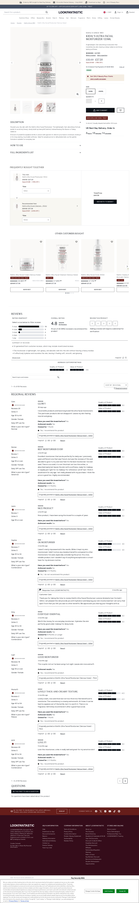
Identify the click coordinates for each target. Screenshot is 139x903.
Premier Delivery (47, 845)
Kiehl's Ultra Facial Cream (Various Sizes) (25, 275)
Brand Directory (91, 834)
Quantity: (90, 97)
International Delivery (49, 841)
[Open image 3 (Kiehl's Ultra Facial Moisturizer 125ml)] (39, 107)
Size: (88, 87)
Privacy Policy (68, 831)
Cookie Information (70, 834)
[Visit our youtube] (110, 811)
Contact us (45, 843)
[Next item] (127, 266)
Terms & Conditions (70, 829)
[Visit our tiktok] (114, 811)
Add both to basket (105, 202)
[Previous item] (11, 266)
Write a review (91, 55)
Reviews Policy (68, 841)
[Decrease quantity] (89, 101)
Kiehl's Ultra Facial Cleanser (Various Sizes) (62, 275)
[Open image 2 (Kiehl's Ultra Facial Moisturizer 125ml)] (27, 107)
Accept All (122, 891)
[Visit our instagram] (105, 811)
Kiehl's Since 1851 (29, 23)
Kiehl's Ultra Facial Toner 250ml (93, 275)
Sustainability (68, 838)
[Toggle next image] (79, 62)
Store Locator (111, 829)
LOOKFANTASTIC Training (115, 836)
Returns (44, 836)
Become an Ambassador (94, 859)
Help (43, 829)
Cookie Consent (15, 843)
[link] (118, 12)
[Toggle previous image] (11, 62)
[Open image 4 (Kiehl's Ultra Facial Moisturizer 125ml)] (51, 107)
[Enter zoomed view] (77, 94)
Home (13, 23)
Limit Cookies (109, 891)
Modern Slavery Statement (72, 836)
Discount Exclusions (48, 834)
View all (121, 67)
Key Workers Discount (93, 857)
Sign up (62, 811)
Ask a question (102, 55)
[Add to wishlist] (120, 110)
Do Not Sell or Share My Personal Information (20, 846)
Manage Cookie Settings (93, 891)
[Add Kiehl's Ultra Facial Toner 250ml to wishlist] (112, 241)
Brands (19, 23)
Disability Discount (91, 843)
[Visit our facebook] (96, 811)
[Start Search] (46, 12)
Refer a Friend (90, 854)
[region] (69, 891)
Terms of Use (25, 901)
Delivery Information (48, 838)
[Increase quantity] (102, 101)
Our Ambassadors (91, 845)
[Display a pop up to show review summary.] (26, 281)
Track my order (47, 848)
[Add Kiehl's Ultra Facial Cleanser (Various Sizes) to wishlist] (76, 241)
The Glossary (90, 831)
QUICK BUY (27, 289)
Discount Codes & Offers (94, 841)
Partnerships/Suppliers (93, 850)
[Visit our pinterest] (119, 811)
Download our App (48, 831)
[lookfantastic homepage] (71, 12)
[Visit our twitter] (100, 811)
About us (88, 829)
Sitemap (88, 852)
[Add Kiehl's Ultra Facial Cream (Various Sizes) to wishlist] (41, 241)
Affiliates (88, 848)
